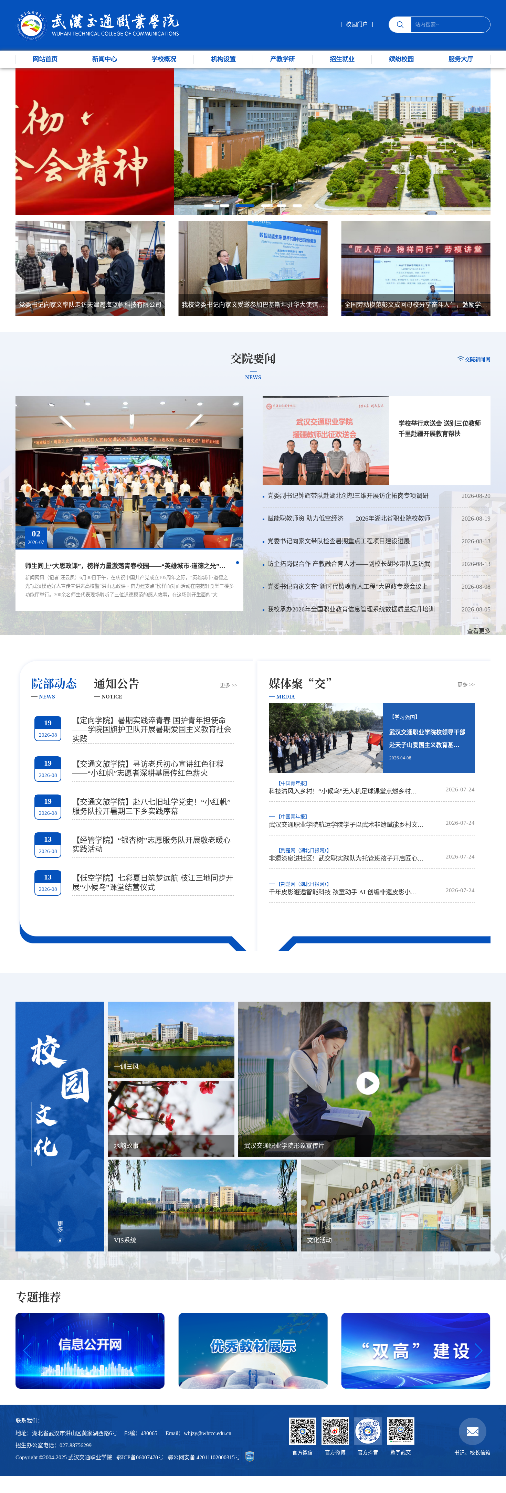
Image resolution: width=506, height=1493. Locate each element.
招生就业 (342, 59)
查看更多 (479, 631)
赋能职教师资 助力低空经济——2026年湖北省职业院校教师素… (347, 522)
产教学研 (282, 59)
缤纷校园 (401, 59)
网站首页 (45, 59)
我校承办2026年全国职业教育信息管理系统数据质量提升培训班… (349, 613)
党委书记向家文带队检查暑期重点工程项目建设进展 (338, 541)
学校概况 (163, 59)
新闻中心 (104, 59)
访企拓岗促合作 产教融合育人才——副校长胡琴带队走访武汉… (347, 568)
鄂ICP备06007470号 (140, 1457)
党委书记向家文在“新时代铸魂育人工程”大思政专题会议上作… (345, 590)
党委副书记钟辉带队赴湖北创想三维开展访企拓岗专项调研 (348, 495)
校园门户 (357, 24)
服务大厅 (461, 59)
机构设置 (223, 59)
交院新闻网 (478, 359)
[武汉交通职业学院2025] (97, 25)
